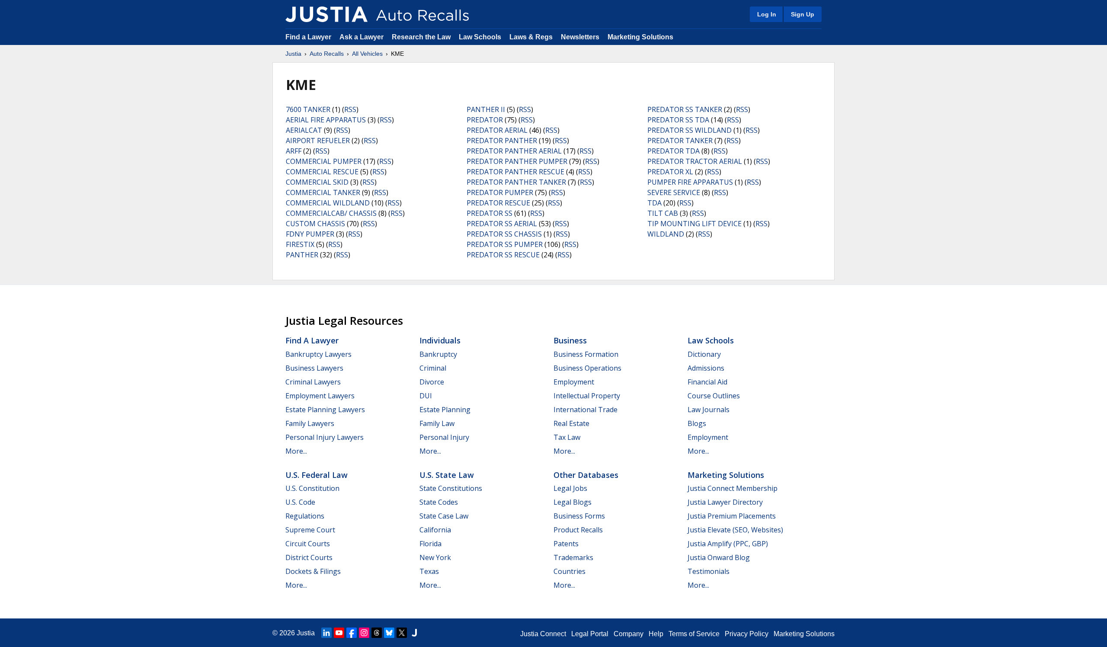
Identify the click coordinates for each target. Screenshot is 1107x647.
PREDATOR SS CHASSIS (504, 234)
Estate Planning (444, 409)
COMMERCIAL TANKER (323, 192)
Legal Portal (589, 633)
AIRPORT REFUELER (318, 140)
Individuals (440, 340)
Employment (574, 382)
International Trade (585, 409)
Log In (766, 14)
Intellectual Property (587, 395)
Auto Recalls (327, 53)
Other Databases (586, 475)
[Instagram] (364, 633)
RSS (350, 109)
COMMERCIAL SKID (317, 182)
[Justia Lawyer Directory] (414, 633)
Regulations (304, 516)
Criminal (432, 368)
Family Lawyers (309, 423)
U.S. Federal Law (316, 475)
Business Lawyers (314, 368)
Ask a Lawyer (362, 37)
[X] (402, 633)
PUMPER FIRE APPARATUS (690, 182)
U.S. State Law (446, 475)
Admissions (706, 368)
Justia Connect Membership (732, 488)
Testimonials (708, 571)
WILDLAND (665, 234)
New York (435, 557)
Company (628, 633)
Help (656, 633)
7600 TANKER (308, 109)
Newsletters (580, 37)
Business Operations (587, 368)
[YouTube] (339, 633)
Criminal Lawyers (313, 382)
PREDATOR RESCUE (498, 203)
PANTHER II (486, 109)
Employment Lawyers (320, 395)
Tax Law (567, 437)
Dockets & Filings (313, 571)
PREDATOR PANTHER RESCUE (515, 171)
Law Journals (708, 409)
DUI (425, 395)
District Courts (309, 557)
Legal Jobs (570, 488)
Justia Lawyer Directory (725, 502)
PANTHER (302, 254)
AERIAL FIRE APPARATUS (326, 120)
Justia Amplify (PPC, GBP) (728, 543)
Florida (430, 543)
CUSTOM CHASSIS (315, 223)
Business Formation (586, 354)
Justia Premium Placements (732, 516)
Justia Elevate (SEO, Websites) (735, 530)
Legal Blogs (573, 502)
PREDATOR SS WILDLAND (689, 130)
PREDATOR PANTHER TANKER (516, 182)
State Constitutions (450, 488)
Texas (429, 571)
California (435, 530)
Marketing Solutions (640, 37)
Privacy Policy (746, 633)
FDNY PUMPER (310, 234)
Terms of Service (694, 633)
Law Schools (480, 37)
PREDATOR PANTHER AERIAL (514, 151)
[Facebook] (351, 633)
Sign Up (802, 14)
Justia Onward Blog (719, 557)
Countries (569, 571)
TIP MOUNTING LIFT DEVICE (694, 223)
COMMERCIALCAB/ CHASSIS (331, 213)
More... (296, 451)
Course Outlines (714, 395)
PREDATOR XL (670, 171)
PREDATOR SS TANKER (684, 109)
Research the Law (421, 37)
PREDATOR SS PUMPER (505, 244)
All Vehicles (367, 53)
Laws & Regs (531, 37)
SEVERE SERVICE (673, 192)
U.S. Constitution (312, 488)
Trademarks (573, 557)
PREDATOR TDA (673, 151)
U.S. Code (300, 502)
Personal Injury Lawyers (324, 437)
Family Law (436, 423)
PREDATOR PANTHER (502, 140)
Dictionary (704, 354)
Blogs (697, 423)
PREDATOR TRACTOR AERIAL (694, 161)
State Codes (438, 502)
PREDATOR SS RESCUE (503, 254)
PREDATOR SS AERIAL (502, 223)
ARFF (293, 151)
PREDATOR (485, 120)
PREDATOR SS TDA (678, 120)
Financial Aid (707, 382)
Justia (293, 53)
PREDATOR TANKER (680, 140)
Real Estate (571, 423)
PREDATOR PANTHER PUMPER (517, 161)
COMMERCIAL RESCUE (322, 171)
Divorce (431, 382)
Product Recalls (578, 530)
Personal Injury (444, 437)
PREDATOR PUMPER (500, 192)
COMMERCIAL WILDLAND (328, 203)
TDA (654, 203)
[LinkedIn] (326, 633)
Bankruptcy (438, 354)
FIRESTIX (300, 244)
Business (570, 340)
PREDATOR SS (489, 213)
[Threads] (376, 633)
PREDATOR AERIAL (497, 130)
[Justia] (326, 14)
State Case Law (443, 516)
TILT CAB (662, 213)
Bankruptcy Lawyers (318, 354)
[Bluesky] (389, 633)
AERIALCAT (304, 130)
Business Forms (579, 516)
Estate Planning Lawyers (325, 409)
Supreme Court (310, 530)
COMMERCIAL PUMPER (324, 161)
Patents (566, 543)
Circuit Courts (307, 543)
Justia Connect (543, 633)
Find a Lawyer (308, 37)
